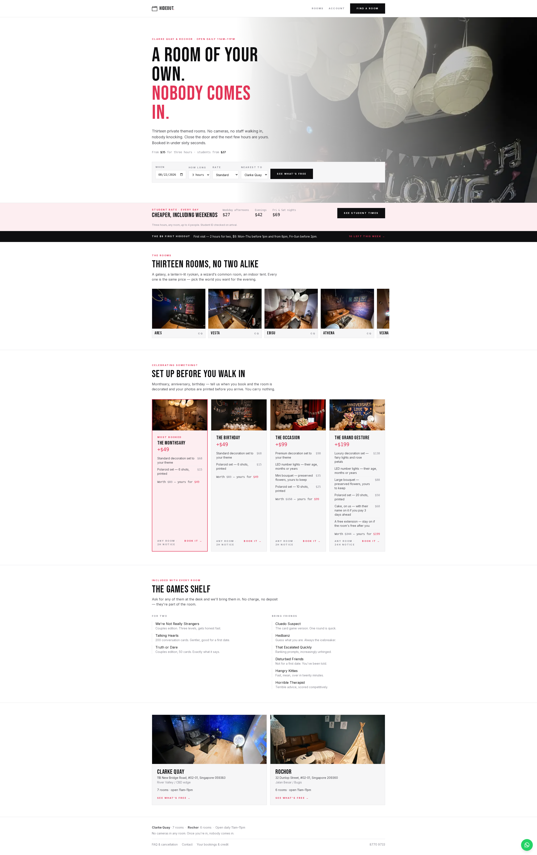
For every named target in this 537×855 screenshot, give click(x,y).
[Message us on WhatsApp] (527, 845)
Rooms (318, 8)
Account (337, 8)
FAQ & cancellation (165, 844)
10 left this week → (367, 236)
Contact (187, 844)
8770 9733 (377, 844)
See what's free (291, 173)
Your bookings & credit (212, 844)
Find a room (368, 8)
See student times (361, 213)
